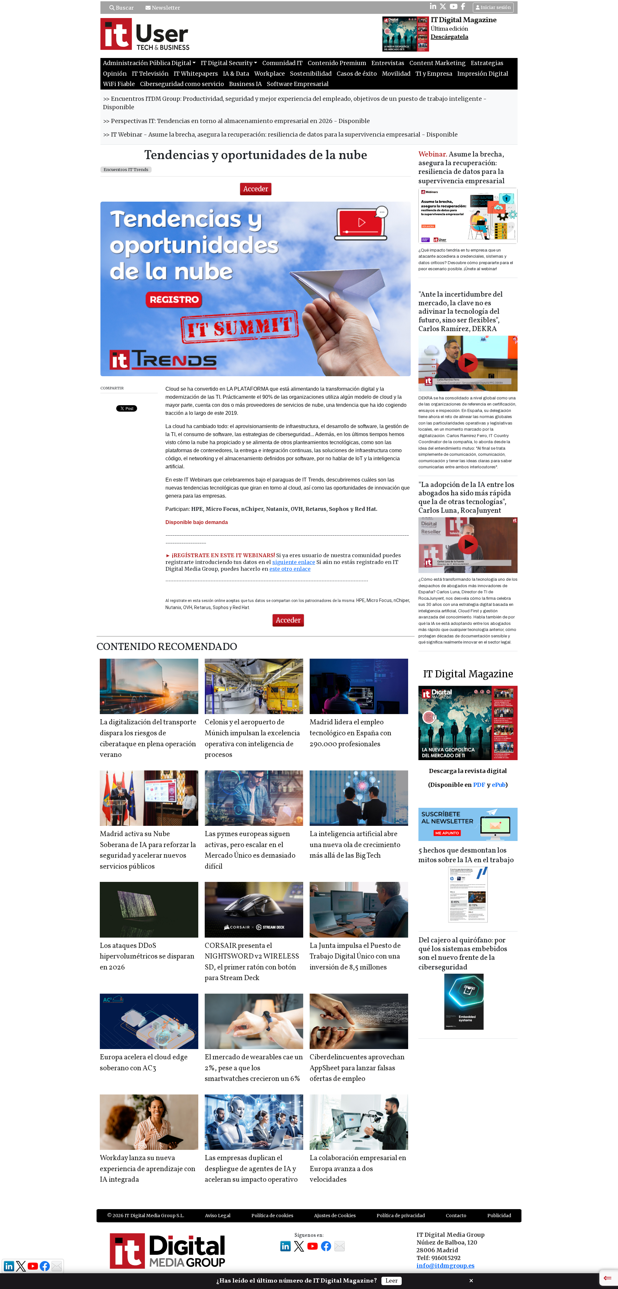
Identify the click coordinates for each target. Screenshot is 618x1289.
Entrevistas (387, 63)
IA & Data (236, 73)
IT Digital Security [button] (226, 63)
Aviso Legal (217, 1215)
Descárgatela (449, 37)
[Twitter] (442, 6)
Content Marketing (437, 63)
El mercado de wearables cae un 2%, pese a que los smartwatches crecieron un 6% (254, 1068)
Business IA (245, 84)
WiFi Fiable (119, 84)
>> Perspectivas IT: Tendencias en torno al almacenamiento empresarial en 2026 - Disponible (236, 121)
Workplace (269, 73)
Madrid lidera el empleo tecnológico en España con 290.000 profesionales (350, 733)
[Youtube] (454, 6)
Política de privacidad (401, 1215)
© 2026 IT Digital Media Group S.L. (145, 1215)
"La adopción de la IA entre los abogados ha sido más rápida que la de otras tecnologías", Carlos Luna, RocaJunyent (466, 498)
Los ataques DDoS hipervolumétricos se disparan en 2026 (147, 957)
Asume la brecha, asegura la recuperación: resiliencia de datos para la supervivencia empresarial (461, 168)
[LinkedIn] (433, 6)
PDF (479, 784)
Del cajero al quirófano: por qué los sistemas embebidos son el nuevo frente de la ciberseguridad (462, 954)
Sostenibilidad (311, 73)
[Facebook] (463, 6)
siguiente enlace (293, 562)
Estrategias (487, 63)
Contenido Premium (337, 63)
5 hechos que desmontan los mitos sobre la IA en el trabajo (466, 855)
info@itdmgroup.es (445, 1265)
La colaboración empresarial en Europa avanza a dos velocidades (358, 1169)
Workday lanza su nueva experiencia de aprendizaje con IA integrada (147, 1169)
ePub (498, 784)
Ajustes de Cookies (335, 1215)
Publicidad (499, 1215)
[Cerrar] (471, 1280)
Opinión (115, 73)
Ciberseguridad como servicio (182, 84)
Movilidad (396, 73)
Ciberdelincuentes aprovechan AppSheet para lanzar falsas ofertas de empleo (357, 1068)
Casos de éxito (357, 73)
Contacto (456, 1215)
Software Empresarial (298, 84)
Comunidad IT (282, 63)
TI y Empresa (434, 73)
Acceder (255, 189)
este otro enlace (290, 569)
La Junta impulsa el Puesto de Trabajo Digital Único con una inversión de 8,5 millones (355, 957)
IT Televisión (150, 73)
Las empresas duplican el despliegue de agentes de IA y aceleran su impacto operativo (251, 1169)
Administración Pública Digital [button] (147, 63)
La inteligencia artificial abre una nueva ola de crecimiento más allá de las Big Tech (355, 845)
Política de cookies (272, 1215)
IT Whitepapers (196, 73)
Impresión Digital (482, 73)
